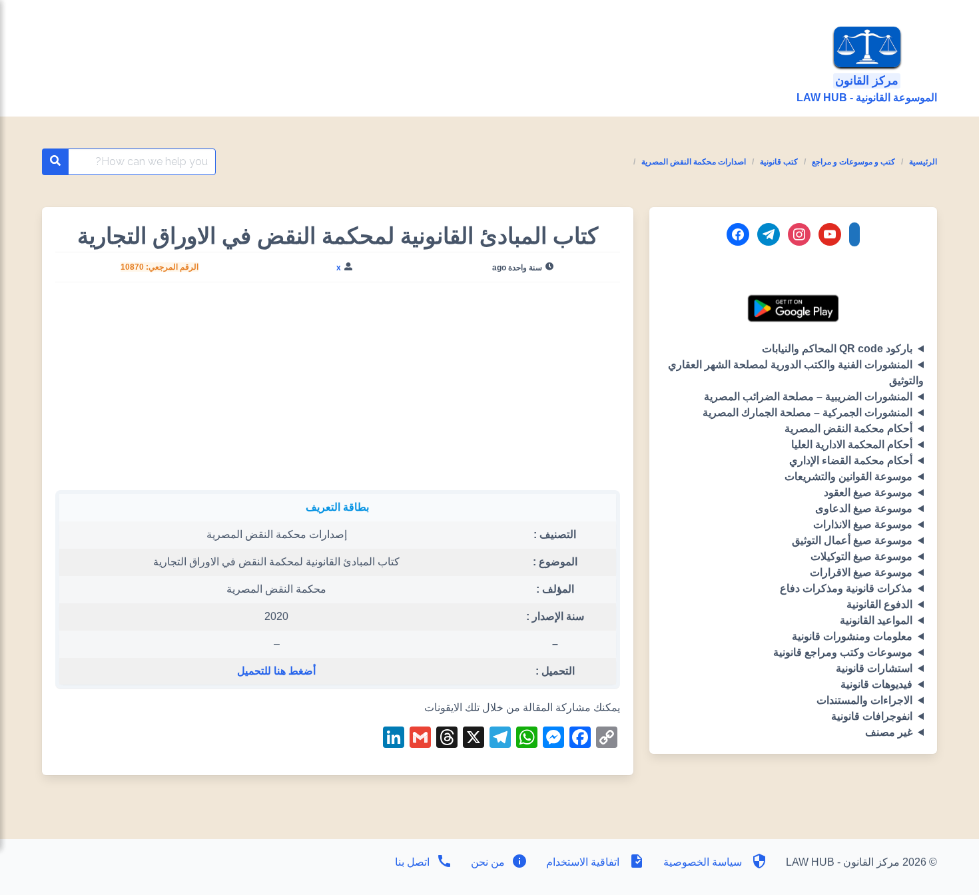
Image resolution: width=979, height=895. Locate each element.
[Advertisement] (337, 391)
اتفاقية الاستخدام (582, 862)
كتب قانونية (779, 161)
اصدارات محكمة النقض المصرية (693, 161)
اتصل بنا (412, 862)
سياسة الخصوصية (703, 862)
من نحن (486, 862)
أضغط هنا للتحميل (276, 671)
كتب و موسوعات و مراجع (853, 161)
